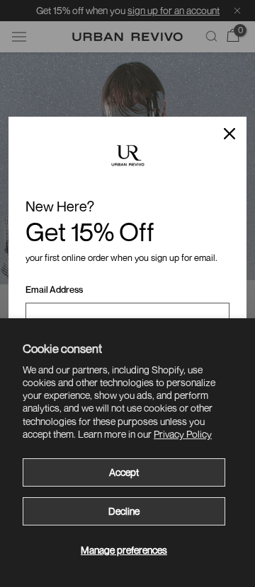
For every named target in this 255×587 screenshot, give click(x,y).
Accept (124, 472)
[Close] (229, 134)
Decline (124, 511)
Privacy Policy (183, 434)
